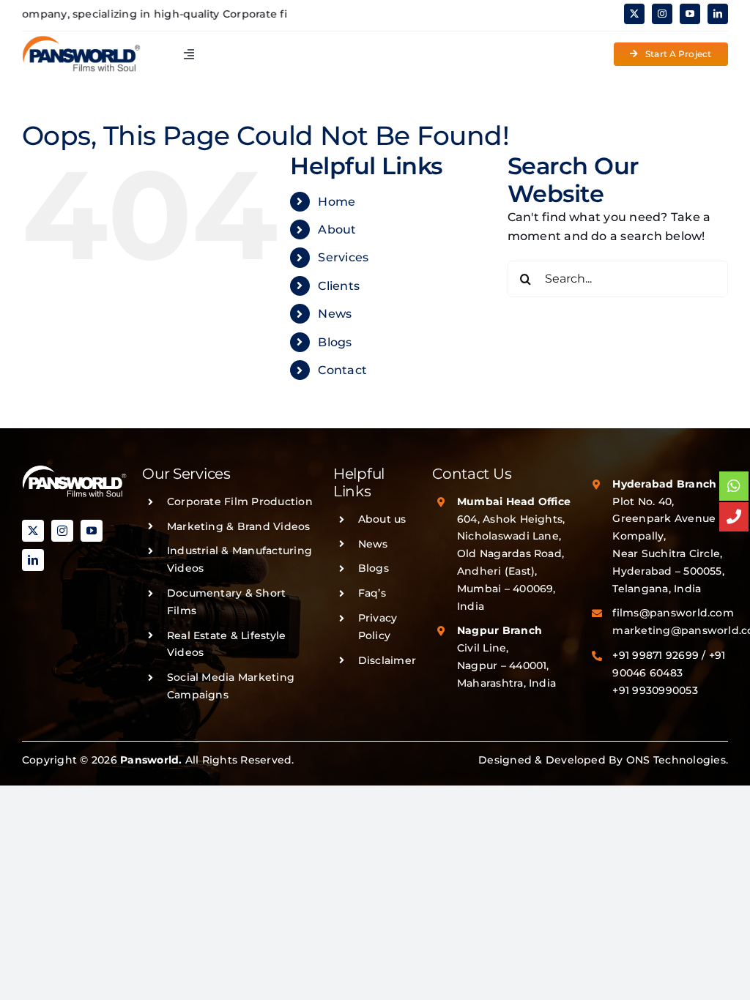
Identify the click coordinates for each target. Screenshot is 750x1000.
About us (382, 519)
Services (343, 257)
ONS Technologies (676, 759)
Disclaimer (387, 660)
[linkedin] (718, 14)
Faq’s (372, 593)
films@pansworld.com (673, 612)
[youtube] (690, 14)
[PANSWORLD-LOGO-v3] (81, 41)
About (337, 229)
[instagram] (662, 14)
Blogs (335, 342)
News (335, 314)
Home (336, 202)
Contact (342, 370)
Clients (339, 286)
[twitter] (634, 14)
